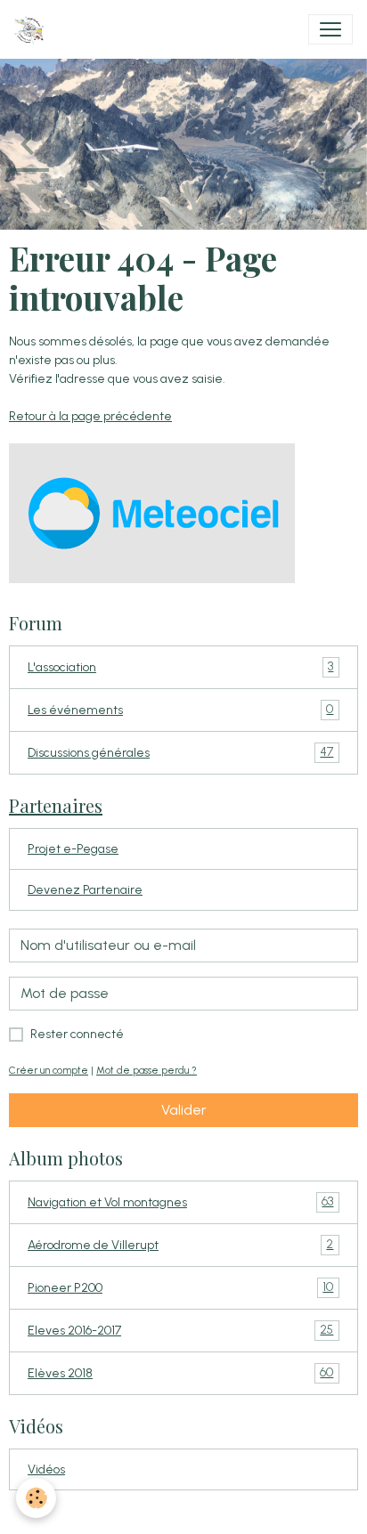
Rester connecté (77, 1034)
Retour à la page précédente (90, 416)
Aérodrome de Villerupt (180, 1245)
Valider (184, 1109)
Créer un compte (48, 1070)
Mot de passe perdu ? (146, 1070)
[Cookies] (36, 1498)
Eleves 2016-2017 (180, 1330)
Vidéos (46, 1469)
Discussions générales (180, 752)
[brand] (32, 29)
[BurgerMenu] (330, 29)
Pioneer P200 (180, 1287)
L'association (180, 667)
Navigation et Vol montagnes (180, 1202)
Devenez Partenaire (85, 889)
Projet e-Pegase (73, 848)
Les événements (180, 710)
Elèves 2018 (180, 1373)
